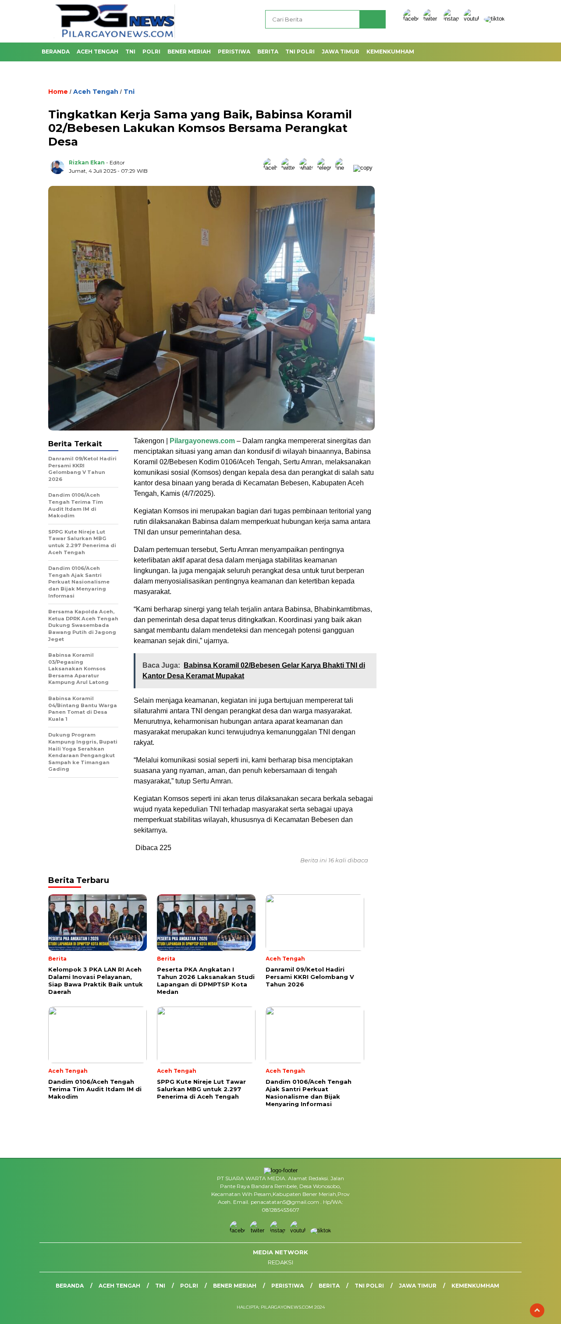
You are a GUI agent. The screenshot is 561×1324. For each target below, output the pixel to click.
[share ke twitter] (290, 167)
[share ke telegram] (326, 167)
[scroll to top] (537, 1310)
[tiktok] (494, 18)
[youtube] (473, 18)
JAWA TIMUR (340, 51)
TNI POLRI (300, 51)
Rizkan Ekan (87, 162)
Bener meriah (189, 51)
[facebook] (412, 18)
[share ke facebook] (272, 167)
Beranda (56, 51)
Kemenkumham (390, 51)
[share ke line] (344, 167)
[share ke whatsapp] (308, 167)
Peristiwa (234, 51)
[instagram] (453, 18)
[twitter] (432, 18)
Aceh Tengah (97, 51)
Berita (267, 51)
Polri (151, 51)
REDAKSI (280, 1262)
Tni (130, 51)
